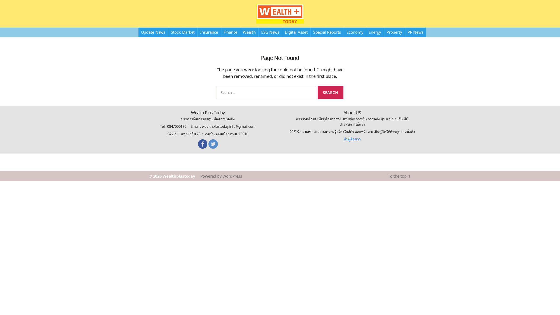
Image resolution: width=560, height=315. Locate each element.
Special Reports (327, 32)
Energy (375, 32)
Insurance (209, 32)
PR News (415, 32)
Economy (354, 32)
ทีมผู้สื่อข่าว (352, 139)
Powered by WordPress (221, 176)
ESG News (270, 32)
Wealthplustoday (179, 176)
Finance (230, 32)
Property (394, 32)
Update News (153, 32)
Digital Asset (296, 32)
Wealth (249, 32)
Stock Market (183, 32)
